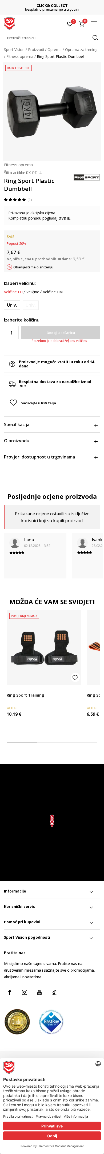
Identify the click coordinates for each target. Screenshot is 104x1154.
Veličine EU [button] (13, 292)
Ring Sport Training (25, 695)
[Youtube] (39, 992)
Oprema (54, 49)
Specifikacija (16, 424)
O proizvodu (16, 441)
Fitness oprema (19, 56)
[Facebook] (9, 992)
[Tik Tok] (54, 992)
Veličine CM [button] (53, 292)
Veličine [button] (32, 292)
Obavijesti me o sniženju (33, 267)
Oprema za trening (81, 49)
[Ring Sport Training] (44, 647)
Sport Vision (14, 49)
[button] (52, 38)
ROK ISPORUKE (53, 5)
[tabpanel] (44, 672)
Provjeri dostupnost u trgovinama (39, 457)
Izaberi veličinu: (20, 283)
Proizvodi (36, 49)
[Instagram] (24, 992)
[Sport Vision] (9, 23)
